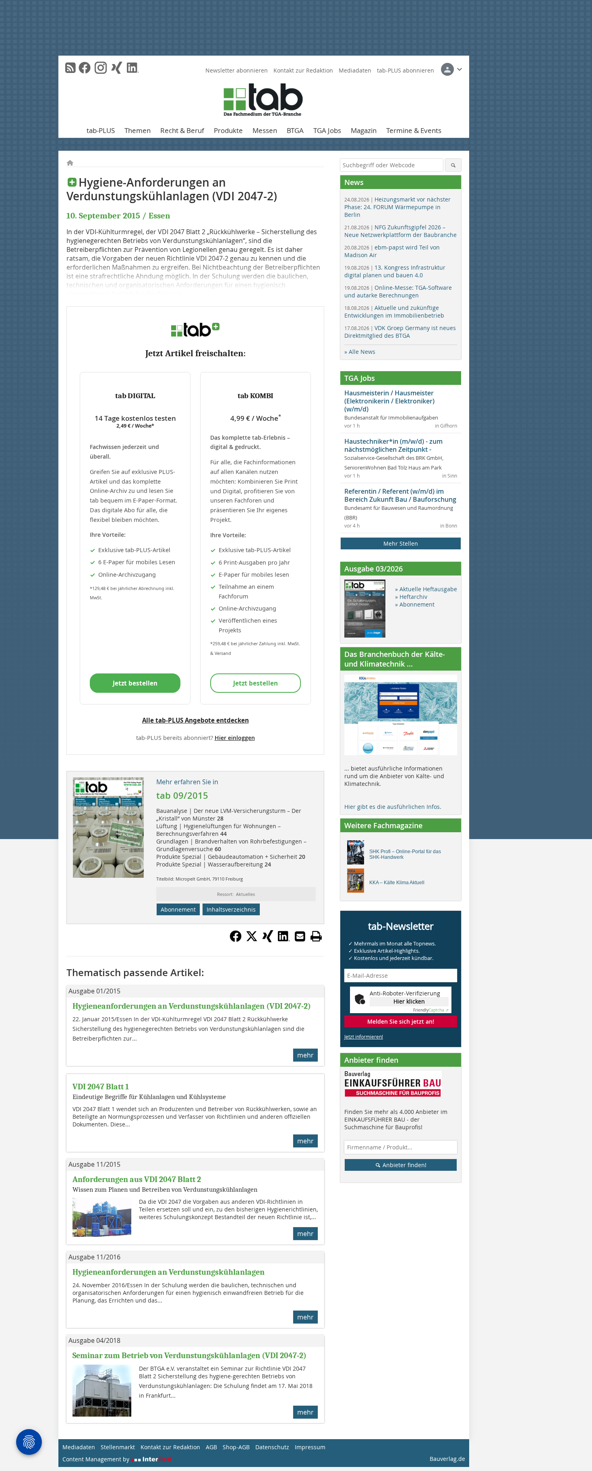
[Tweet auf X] (252, 940)
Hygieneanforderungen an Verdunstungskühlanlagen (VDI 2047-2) (191, 1006)
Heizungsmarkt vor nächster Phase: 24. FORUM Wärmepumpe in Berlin (397, 206)
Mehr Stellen (400, 543)
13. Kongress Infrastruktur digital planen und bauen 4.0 (394, 271)
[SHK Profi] (357, 854)
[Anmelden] (451, 69)
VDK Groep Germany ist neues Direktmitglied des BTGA (400, 331)
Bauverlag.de (447, 1459)
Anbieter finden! (403, 1165)
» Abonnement (415, 604)
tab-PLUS (101, 130)
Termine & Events (413, 130)
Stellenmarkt (118, 1447)
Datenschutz (272, 1447)
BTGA (295, 130)
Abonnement (178, 909)
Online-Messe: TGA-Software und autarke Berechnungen (398, 291)
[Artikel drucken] (316, 936)
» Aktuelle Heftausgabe (426, 589)
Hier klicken (409, 1001)
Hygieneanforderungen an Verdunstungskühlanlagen (168, 1272)
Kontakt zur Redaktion (303, 70)
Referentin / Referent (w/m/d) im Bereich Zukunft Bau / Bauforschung (400, 495)
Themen (137, 130)
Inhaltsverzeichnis (231, 909)
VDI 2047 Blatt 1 (100, 1086)
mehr (305, 1055)
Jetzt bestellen (135, 683)
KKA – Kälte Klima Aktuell (396, 882)
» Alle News (359, 351)
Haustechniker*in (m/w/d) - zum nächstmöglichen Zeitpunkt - (393, 445)
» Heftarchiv (411, 596)
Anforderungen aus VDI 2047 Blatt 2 (136, 1179)
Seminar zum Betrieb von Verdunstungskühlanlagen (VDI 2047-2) (189, 1355)
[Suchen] (453, 165)
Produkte (228, 130)
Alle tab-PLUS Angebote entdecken (195, 720)
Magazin (364, 130)
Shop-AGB (236, 1447)
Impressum (310, 1447)
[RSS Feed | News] (70, 68)
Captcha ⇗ (431, 1010)
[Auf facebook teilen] (236, 940)
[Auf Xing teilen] (268, 940)
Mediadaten (355, 70)
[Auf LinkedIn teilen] (284, 940)
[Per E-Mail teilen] (300, 936)
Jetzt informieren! (363, 1036)
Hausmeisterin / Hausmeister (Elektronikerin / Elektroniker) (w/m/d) (389, 401)
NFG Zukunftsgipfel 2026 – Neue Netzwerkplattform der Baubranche (400, 231)
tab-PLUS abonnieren (405, 70)
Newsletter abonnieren (236, 70)
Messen (265, 130)
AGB (211, 1447)
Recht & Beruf (182, 130)
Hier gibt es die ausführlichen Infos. (392, 806)
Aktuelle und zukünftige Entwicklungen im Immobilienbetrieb (394, 311)
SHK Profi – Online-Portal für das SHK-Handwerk (405, 854)
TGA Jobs (327, 130)
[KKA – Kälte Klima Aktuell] (357, 882)
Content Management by (96, 1459)
